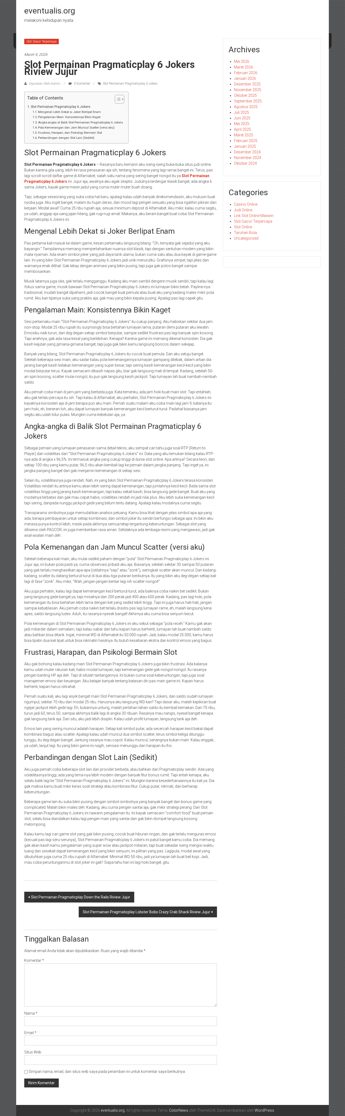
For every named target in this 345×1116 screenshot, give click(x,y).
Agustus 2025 (246, 107)
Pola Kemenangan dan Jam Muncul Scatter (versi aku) (76, 127)
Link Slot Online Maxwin (254, 215)
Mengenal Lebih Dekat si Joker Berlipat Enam (69, 112)
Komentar (34, 960)
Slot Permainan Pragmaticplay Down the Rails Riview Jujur (80, 897)
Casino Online (245, 204)
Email (30, 1033)
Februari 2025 (245, 141)
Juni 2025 (242, 118)
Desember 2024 (247, 152)
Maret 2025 (243, 135)
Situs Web (32, 1052)
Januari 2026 (245, 78)
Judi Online (243, 210)
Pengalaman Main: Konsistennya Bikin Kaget (69, 117)
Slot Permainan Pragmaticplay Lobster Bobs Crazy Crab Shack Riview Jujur (146, 912)
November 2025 (247, 90)
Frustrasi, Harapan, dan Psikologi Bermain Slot (70, 133)
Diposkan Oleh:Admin (44, 83)
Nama (30, 1013)
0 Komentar (81, 83)
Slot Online (243, 227)
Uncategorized (246, 238)
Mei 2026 (241, 61)
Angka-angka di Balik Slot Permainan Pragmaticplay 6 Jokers (80, 122)
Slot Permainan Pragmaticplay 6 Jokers (130, 83)
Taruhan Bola (245, 232)
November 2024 (247, 158)
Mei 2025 (241, 124)
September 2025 (248, 101)
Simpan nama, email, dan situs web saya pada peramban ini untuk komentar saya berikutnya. (107, 1071)
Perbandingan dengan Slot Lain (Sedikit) (66, 138)
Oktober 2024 (245, 163)
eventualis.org (49, 10)
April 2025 (242, 129)
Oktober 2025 (245, 95)
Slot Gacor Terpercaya (41, 41)
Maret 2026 (243, 67)
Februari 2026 (245, 73)
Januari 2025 (245, 146)
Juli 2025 (241, 112)
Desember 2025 (247, 84)
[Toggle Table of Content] (117, 99)
